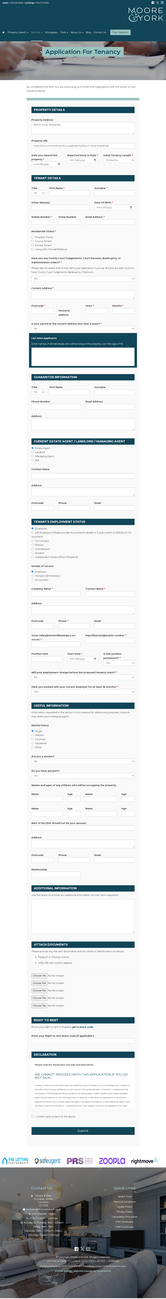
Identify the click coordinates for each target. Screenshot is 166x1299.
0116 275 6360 (42, 3)
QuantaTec (104, 1271)
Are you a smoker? (42, 756)
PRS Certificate (124, 1221)
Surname (100, 188)
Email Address (94, 217)
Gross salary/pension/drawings (53, 637)
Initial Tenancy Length (118, 155)
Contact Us (100, 32)
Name (35, 794)
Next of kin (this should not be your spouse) (58, 823)
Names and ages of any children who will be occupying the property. (74, 785)
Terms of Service (113, 1266)
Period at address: (64, 312)
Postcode (38, 305)
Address (36, 416)
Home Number (67, 217)
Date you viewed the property (44, 157)
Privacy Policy (124, 1211)
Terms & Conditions (125, 1201)
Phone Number (40, 401)
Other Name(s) (40, 202)
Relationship (39, 869)
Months (117, 305)
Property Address (42, 119)
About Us (76, 32)
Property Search (17, 32)
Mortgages (51, 32)
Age (69, 794)
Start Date (74, 653)
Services (36, 32)
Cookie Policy (124, 1206)
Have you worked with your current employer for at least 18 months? (75, 686)
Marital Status (40, 725)
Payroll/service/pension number (105, 635)
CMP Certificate (124, 1227)
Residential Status (43, 231)
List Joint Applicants (44, 338)
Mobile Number (41, 217)
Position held (39, 653)
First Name (56, 188)
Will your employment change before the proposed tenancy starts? (74, 672)
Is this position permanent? (112, 655)
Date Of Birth (103, 202)
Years (89, 305)
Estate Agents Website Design (74, 1271)
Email (97, 503)
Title (34, 188)
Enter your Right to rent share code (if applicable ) (62, 1035)
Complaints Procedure (124, 1216)
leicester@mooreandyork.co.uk (43, 1209)
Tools (63, 32)
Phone (63, 503)
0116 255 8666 (16, 3)
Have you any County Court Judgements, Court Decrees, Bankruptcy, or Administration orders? (76, 260)
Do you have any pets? (45, 770)
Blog (88, 32)
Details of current (42, 566)
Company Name (42, 588)
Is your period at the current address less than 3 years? (66, 323)
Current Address (42, 288)
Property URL (39, 140)
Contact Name (40, 469)
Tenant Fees (124, 1196)
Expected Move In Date (82, 155)
